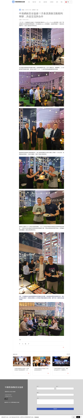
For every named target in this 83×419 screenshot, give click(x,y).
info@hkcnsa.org (8, 396)
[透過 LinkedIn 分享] (25, 343)
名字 (37, 386)
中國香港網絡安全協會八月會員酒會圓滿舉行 (41, 369)
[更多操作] (63, 10)
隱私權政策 (37, 417)
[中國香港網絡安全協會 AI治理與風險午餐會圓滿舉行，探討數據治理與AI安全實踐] (22, 361)
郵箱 (38, 392)
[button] (34, 2)
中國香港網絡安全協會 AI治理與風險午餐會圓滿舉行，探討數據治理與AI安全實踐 (21, 369)
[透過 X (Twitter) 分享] (22, 343)
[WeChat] (7, 399)
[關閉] (81, 417)
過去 (20, 339)
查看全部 (68, 354)
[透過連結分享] (28, 343)
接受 (78, 417)
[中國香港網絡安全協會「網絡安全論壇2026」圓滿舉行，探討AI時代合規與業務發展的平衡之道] (61, 361)
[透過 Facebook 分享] (19, 343)
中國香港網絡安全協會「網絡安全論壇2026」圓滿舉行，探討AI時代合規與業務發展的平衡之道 (61, 369)
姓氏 (57, 386)
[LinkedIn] (5, 399)
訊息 (38, 398)
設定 (74, 417)
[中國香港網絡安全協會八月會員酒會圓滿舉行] (41, 361)
